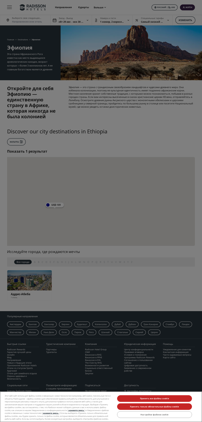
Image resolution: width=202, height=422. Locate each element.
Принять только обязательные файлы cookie (154, 406)
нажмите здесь (76, 410)
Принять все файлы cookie (154, 398)
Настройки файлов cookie (154, 414)
